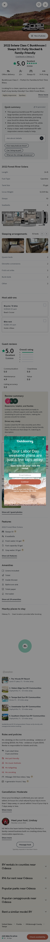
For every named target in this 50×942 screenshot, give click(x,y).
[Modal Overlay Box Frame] (25, 471)
